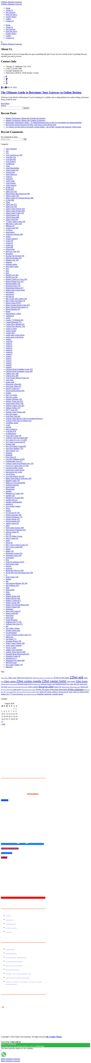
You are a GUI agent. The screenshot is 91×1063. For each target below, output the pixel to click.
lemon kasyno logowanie (28, 689)
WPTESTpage (11, 663)
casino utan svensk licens (15, 335)
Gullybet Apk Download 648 (17, 438)
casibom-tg (10, 316)
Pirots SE (9, 543)
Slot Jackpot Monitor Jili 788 (16, 583)
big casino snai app (73, 684)
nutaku (8, 511)
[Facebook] (6, 77)
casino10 (9, 341)
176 (7, 153)
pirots (8, 541)
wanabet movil (57, 694)
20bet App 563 (11, 192)
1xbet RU (9, 179)
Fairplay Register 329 (14, 399)
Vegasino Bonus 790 (13, 641)
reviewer (9, 568)
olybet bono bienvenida (58, 689)
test (7, 626)
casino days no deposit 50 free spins (17, 687)
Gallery (8, 19)
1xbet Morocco (11, 174)
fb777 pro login (5, 689)
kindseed (9, 455)
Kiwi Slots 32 (11, 457)
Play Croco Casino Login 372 (17, 545)
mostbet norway (12, 500)
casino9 (8, 367)
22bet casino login (54, 681)
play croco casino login (9, 692)
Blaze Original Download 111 (17, 307)
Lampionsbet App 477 (14, 461)
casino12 (9, 346)
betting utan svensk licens (15, 290)
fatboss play (84, 687)
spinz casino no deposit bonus (79, 692)
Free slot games (11, 414)
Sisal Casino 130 (12, 577)
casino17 (9, 354)
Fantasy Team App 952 (14, 401)
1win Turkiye (11, 162)
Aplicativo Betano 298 (14, 234)
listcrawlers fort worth (14, 472)
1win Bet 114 (11, 157)
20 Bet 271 (10, 187)
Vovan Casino (11, 648)
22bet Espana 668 (12, 217)
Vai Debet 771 (11, 639)
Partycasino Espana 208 (15, 528)
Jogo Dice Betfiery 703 (14, 448)
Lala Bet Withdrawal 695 (15, 459)
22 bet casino (64, 678)
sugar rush (9, 618)
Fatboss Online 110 (13, 408)
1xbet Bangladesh (12, 168)
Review (8, 566)
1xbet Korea (10, 172)
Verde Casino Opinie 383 (15, 643)
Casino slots (10, 333)
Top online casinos (13, 628)
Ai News (9, 230)
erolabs (8, 393)
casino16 (9, 352)
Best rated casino (12, 266)
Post (7, 560)
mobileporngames (12, 485)
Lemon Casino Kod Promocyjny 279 (19, 463)
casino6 (8, 363)
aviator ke (9, 243)
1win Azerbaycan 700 (14, 155)
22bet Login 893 (12, 219)
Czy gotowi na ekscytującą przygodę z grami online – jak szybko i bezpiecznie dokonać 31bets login (43, 127)
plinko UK (10, 551)
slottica (8, 594)
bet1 (7, 269)
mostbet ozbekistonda (14, 502)
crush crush (10, 382)
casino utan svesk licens (14, 337)
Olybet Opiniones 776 (14, 517)
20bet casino (12, 678)
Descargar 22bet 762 (13, 386)
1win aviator (4, 678)
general (8, 427)
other (7, 526)
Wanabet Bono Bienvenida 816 (17, 654)
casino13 (9, 348)
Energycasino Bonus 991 (15, 391)
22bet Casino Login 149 (15, 213)
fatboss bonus (65, 687)
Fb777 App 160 (12, 410)
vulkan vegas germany (14, 650)
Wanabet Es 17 (11, 658)
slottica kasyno (63, 692)
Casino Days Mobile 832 (15, 324)
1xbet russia (10, 181)
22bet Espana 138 (12, 215)
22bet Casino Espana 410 (15, 209)
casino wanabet (33, 687)
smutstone (9, 609)
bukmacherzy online (13, 314)
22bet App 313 (11, 204)
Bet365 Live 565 (12, 275)
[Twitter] (7, 79)
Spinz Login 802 (12, 613)
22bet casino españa (28, 681)
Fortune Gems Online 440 (15, 412)
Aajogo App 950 (12, 228)
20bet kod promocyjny (24, 678)
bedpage (9, 262)
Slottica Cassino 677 (13, 600)
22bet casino (10, 681)
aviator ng (9, 245)
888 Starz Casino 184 (14, 224)
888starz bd (10, 226)
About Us (9, 10)
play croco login (21, 692)
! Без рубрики (11, 149)
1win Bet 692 (11, 159)
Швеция (9, 667)
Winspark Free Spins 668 (15, 660)
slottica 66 (43, 692)
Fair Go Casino (11, 395)
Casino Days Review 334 (15, 326)
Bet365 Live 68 (11, 277)
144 (7, 151)
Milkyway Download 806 (15, 483)
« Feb (3, 724)
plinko (8, 549)
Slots (7, 588)
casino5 (8, 361)
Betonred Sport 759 (13, 286)
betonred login (36, 684)
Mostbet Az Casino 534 (14, 493)
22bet (8, 202)
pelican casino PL (12, 532)
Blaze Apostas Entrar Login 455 (18, 305)
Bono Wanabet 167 (13, 309)
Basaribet (9, 254)
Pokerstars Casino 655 (14, 553)
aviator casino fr (12, 239)
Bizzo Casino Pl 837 (13, 303)
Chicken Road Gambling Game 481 (19, 371)
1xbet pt (9, 177)
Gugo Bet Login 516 (13, 436)
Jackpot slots (10, 444)
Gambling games (12, 423)
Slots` (8, 592)
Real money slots (12, 564)
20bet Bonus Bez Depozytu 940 (18, 194)
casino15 (9, 350)
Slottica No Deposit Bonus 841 (17, 605)
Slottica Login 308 (13, 603)
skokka (8, 579)
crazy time (9, 380)
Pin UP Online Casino (14, 536)
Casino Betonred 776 (14, 322)
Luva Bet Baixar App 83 (15, 476)
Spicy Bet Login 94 (13, 611)
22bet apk (76, 677)
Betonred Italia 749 (13, 284)
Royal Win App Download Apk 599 (19, 573)
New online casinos (13, 506)
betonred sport (60, 684)
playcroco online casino (32, 692)
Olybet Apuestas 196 (13, 515)
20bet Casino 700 (12, 196)
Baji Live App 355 (13, 251)
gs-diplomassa (11, 433)
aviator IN (9, 241)
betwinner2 (10, 294)
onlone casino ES (12, 523)
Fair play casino (12, 397)
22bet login (81, 681)
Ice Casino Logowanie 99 (15, 442)
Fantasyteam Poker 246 (14, 404)
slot (7, 581)
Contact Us (10, 21)
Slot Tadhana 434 (12, 585)
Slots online (10, 590)
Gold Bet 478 (11, 431)
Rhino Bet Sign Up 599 (14, 571)
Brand (8, 311)
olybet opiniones (76, 689)
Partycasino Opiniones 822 (16, 530)
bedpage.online (11, 264)
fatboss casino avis (75, 687)
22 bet (56, 677)
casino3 (8, 359)
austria (8, 237)
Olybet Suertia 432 (13, 521)
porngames (10, 558)
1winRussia (10, 164)
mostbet (8, 491)
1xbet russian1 (11, 185)
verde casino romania (14, 645)
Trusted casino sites (13, 630)
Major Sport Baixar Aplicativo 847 (19, 478)
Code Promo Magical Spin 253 (17, 378)
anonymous (10, 232)
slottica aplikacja (52, 692)
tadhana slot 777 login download (12, 694)
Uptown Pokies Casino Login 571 (18, 635)
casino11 (9, 344)
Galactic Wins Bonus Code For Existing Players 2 (24, 418)
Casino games (11, 331)
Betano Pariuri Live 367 (15, 281)
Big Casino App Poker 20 (15, 301)
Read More (5, 104)
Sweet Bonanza (11, 620)
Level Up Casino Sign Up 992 (17, 466)
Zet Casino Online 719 (14, 665)
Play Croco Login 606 (14, 547)
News (8, 508)
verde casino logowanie (29, 694)
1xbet (8, 166)
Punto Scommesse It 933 (15, 562)
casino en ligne (11, 329)
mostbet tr (9, 504)
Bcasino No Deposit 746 (15, 256)
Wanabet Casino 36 (13, 656)
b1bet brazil (10, 249)
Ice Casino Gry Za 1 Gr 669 (16, 440)
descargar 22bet (46, 686)
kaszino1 (9, 453)
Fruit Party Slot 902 (13, 416)
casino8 (8, 365)
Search (3, 106)
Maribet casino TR (13, 481)
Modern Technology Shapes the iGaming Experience (25, 118)
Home (8, 8)
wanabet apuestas (44, 694)
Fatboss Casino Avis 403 (15, 406)
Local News (10, 474)
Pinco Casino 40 (12, 538)
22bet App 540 (11, 207)
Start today (10, 615)
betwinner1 (10, 292)
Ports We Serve (11, 15)
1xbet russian (11, 183)
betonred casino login (24, 684)
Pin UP (8, 534)
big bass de (10, 296)
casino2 (8, 356)
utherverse (9, 637)
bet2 (7, 271)
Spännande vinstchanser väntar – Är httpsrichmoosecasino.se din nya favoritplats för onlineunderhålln (44, 123)
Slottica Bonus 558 (13, 596)
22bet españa (71, 681)
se (6, 575)
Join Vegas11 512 (12, 451)
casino (8, 318)
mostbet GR (10, 496)
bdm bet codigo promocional (9, 684)
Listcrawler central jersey (15, 470)
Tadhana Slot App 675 (14, 624)
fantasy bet (57, 687)
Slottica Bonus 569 (13, 598)
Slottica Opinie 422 (13, 607)
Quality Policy (11, 17)
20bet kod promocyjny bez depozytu (43, 678)
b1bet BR (9, 247)
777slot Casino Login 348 (15, 222)
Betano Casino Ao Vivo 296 (16, 279)
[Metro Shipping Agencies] (11, 2)
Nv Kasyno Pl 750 (13, 513)
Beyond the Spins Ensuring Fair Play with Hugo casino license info (31, 125)
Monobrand (10, 489)
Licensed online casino (14, 468)
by (4, 87)
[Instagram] (6, 81)
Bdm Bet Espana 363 (14, 258)
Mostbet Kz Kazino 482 (15, 498)
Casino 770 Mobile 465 (14, 320)
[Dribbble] (7, 83)
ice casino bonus (15, 689)
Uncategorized (11, 633)
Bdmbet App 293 (12, 260)
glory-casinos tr (11, 429)
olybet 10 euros (42, 689)
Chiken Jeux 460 (12, 376)
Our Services (10, 12)
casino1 (8, 339)
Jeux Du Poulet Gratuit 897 (16, 446)
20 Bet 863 (10, 189)
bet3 (7, 273)
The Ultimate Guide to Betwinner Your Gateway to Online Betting (41, 92)
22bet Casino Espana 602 (15, 211)
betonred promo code (48, 684)
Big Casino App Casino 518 (16, 299)
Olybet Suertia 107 (13, 519)
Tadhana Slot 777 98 (13, 622)
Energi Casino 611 (13, 389)
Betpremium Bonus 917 (15, 288)
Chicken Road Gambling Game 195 (19, 369)
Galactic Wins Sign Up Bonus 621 (19, 421)
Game (8, 425)
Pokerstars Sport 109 (13, 556)
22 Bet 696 (10, 200)
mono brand (10, 487)
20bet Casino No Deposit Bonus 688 (19, 198)
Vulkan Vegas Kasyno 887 (16, 652)
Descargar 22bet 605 (13, 384)
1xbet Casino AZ (12, 170)
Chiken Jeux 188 (12, 374)
